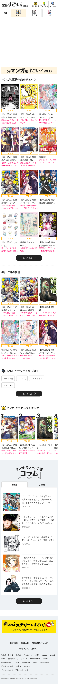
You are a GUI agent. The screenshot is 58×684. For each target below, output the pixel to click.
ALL (5, 13)
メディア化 (8, 378)
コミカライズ (37, 378)
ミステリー (8, 385)
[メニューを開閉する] (53, 4)
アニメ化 (22, 378)
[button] (23, 60)
